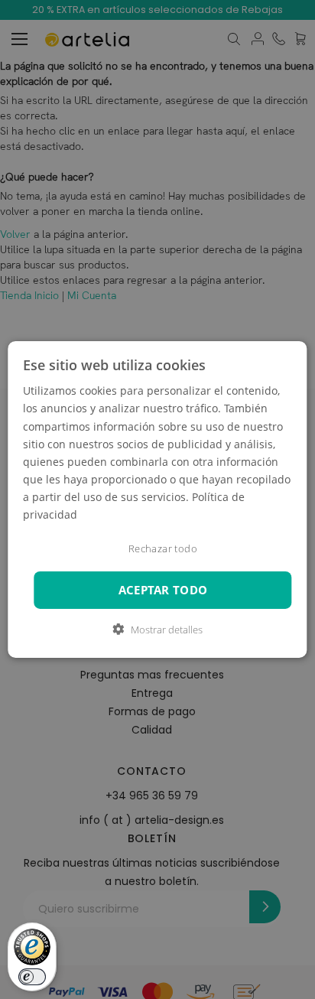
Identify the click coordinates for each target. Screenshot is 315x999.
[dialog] (157, 499)
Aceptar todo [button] (163, 590)
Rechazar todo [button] (162, 548)
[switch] (32, 976)
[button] (158, 629)
